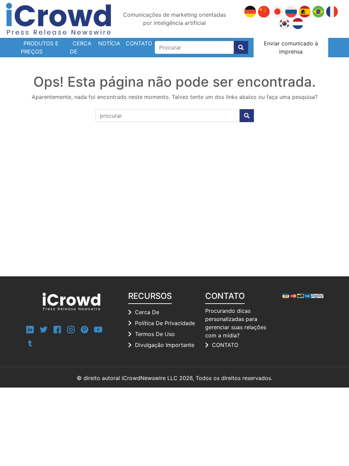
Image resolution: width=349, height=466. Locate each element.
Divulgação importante (164, 344)
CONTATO (225, 344)
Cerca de (80, 47)
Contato (139, 43)
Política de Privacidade (165, 323)
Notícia (109, 43)
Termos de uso (155, 334)
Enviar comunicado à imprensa (291, 47)
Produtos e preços (40, 47)
